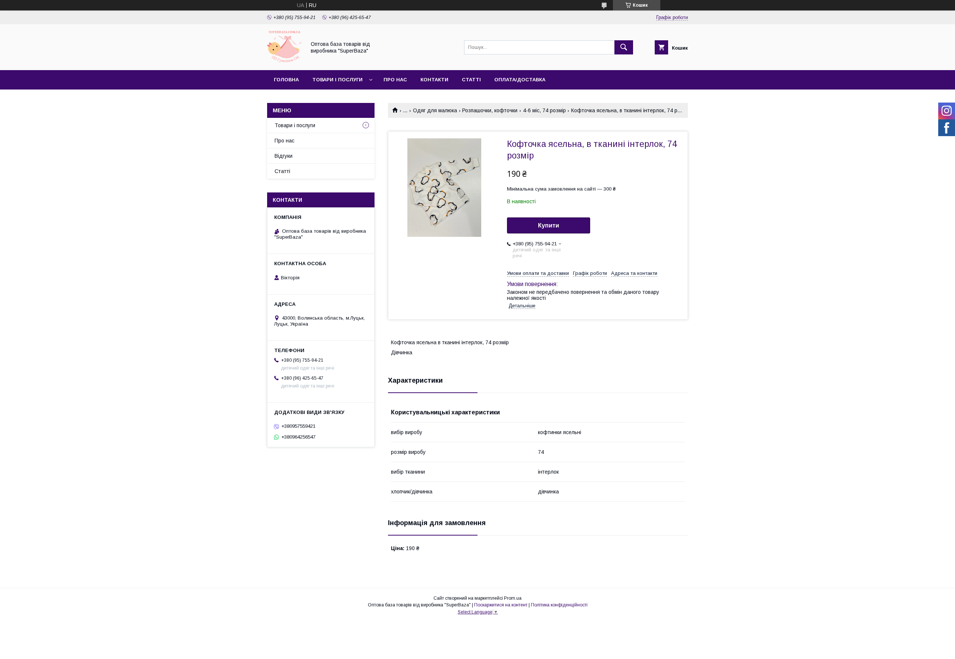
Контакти (434, 79)
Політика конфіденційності (559, 605)
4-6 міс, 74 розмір (544, 110)
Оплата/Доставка (519, 79)
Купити (548, 225)
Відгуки (283, 156)
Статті (471, 79)
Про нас (395, 79)
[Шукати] (623, 47)
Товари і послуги (337, 79)
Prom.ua (513, 598)
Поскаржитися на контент (500, 605)
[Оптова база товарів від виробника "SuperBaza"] (284, 60)
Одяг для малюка (435, 110)
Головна (286, 79)
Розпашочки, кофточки (489, 110)
